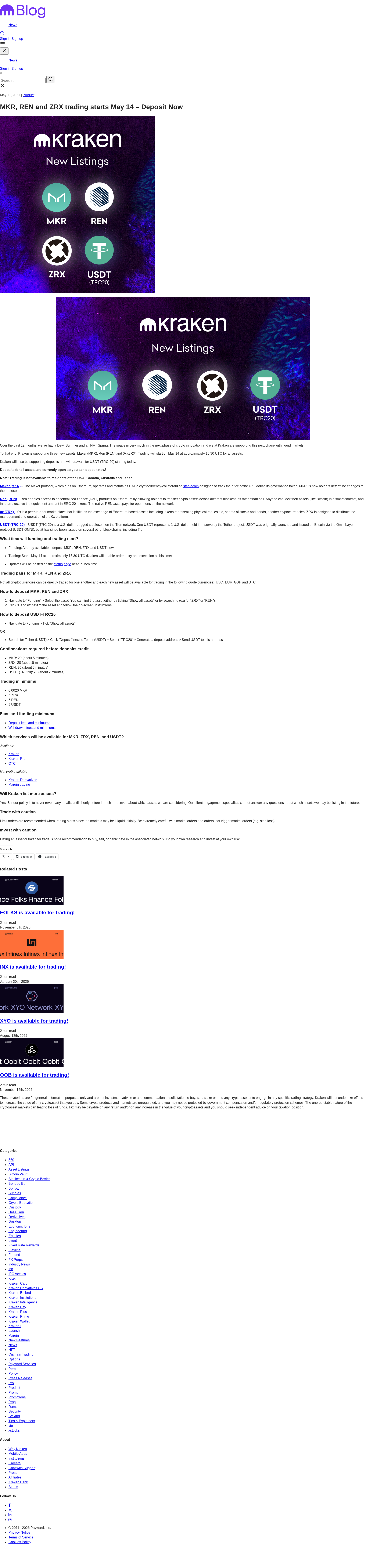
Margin (13, 1335)
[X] (10, 1510)
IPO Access (17, 1274)
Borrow (13, 1188)
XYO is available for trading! (34, 1021)
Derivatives (16, 1217)
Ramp (13, 1407)
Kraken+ (14, 1326)
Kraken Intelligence (22, 1302)
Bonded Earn (18, 1183)
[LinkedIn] (9, 1515)
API (11, 1165)
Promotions (17, 1397)
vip (10, 1425)
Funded (14, 1255)
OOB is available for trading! (34, 1075)
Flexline (14, 1250)
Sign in (5, 38)
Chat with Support (21, 1468)
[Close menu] (4, 51)
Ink (10, 1269)
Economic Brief (19, 1226)
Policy (13, 1373)
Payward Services (22, 1364)
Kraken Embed (19, 1293)
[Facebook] (9, 1505)
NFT (11, 1350)
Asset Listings (18, 1169)
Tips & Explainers (21, 1421)
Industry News (19, 1264)
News (12, 25)
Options (14, 1359)
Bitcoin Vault (17, 1174)
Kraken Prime (18, 1316)
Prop (12, 1402)
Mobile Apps (17, 1453)
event (12, 1240)
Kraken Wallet (18, 1321)
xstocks (14, 1430)
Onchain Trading (20, 1354)
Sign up (17, 38)
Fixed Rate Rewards (23, 1245)
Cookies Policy (19, 1542)
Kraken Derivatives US (25, 1288)
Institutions (16, 1458)
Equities (14, 1236)
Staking (14, 1416)
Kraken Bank (18, 1482)
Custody (14, 1207)
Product (28, 95)
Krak (11, 1278)
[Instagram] (9, 1520)
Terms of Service (20, 1537)
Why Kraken (17, 1449)
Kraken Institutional (22, 1297)
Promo (13, 1392)
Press (12, 1472)
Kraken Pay (17, 1307)
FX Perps (15, 1259)
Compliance (17, 1198)
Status (13, 1487)
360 (11, 1160)
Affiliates (14, 1477)
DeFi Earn (16, 1212)
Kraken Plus (17, 1312)
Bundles (14, 1193)
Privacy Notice (19, 1532)
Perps (12, 1369)
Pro (11, 1383)
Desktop (14, 1221)
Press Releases (20, 1378)
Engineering (17, 1231)
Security (14, 1411)
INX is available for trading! (33, 967)
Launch (14, 1330)
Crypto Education (21, 1202)
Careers (14, 1463)
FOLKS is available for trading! (37, 912)
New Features (19, 1340)
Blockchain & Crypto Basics (29, 1179)
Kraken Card (18, 1283)
